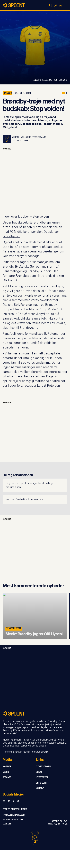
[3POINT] (35, 713)
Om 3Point (41, 783)
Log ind (10, 483)
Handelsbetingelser (13, 815)
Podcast (7, 777)
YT (18, 801)
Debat (39, 772)
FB (4, 801)
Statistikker (43, 767)
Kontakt (40, 788)
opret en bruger (29, 483)
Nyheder (8, 93)
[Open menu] (65, 5)
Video (6, 772)
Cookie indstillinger (15, 809)
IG (9, 801)
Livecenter (42, 777)
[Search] (51, 5)
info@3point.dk (40, 752)
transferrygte (13, 628)
